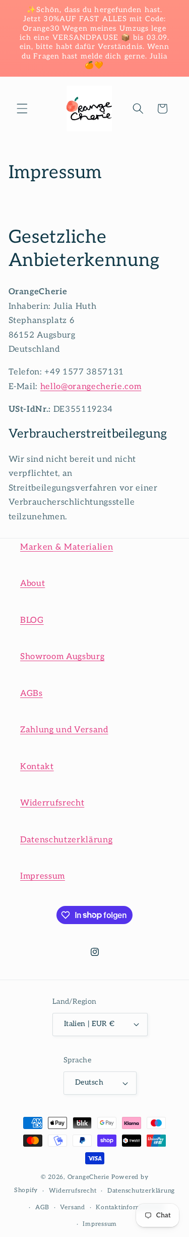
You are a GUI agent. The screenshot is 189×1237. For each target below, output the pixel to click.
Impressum (42, 876)
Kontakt (37, 767)
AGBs (31, 693)
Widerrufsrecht (52, 803)
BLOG (32, 620)
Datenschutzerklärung (66, 840)
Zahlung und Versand (64, 730)
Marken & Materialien (66, 547)
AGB (42, 1207)
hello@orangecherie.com (91, 387)
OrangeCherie (88, 1177)
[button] (22, 108)
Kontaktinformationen (130, 1207)
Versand (72, 1207)
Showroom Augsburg (62, 657)
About (32, 583)
